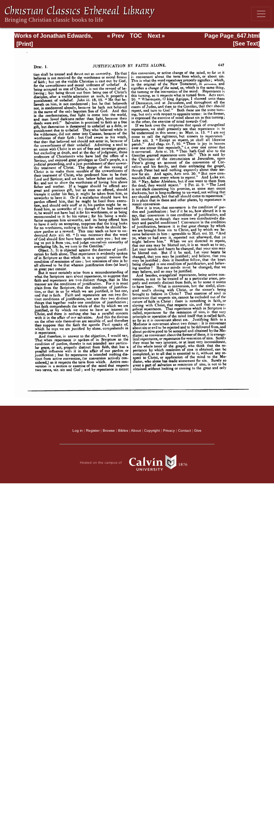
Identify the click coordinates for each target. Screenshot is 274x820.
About (136, 430)
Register (93, 430)
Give (198, 430)
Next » (156, 36)
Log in (77, 430)
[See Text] (246, 44)
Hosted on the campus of (101, 462)
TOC (136, 36)
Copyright (152, 430)
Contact (184, 430)
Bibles (123, 430)
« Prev (115, 36)
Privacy (169, 430)
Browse (109, 430)
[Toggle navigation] (261, 14)
